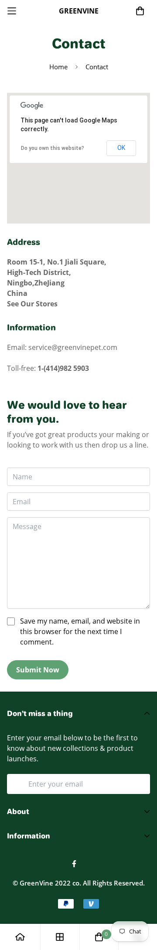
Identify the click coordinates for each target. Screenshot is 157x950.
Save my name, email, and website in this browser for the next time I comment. (80, 631)
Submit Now (37, 670)
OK (121, 147)
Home (58, 66)
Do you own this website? (52, 148)
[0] (99, 937)
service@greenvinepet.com (72, 347)
